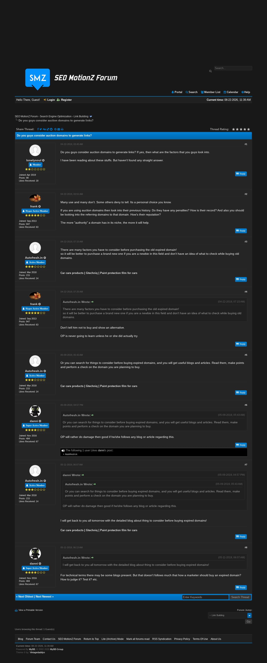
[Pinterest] (55, 129)
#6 (246, 405)
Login (51, 99)
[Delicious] (48, 129)
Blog (20, 639)
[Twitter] (40, 129)
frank (34, 206)
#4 (246, 291)
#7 (246, 464)
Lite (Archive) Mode (113, 639)
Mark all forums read (138, 639)
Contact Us (49, 639)
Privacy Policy (182, 639)
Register (66, 99)
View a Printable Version (31, 610)
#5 (246, 355)
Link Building (81, 116)
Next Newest (43, 596)
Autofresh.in (34, 257)
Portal (178, 92)
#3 (246, 241)
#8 (246, 547)
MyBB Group (56, 649)
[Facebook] (38, 129)
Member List (212, 92)
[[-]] (63, 450)
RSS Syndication (161, 639)
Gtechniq (92, 273)
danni (34, 421)
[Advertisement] (133, 31)
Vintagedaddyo (37, 652)
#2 (246, 194)
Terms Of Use (200, 639)
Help (247, 92)
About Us (216, 639)
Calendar (232, 92)
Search (193, 92)
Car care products (71, 273)
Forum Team (33, 639)
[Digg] (44, 129)
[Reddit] (51, 129)
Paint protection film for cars (118, 273)
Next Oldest (25, 596)
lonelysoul (33, 160)
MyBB (32, 649)
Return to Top (91, 639)
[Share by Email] (59, 129)
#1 (246, 144)
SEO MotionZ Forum (26, 116)
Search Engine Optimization (56, 116)
